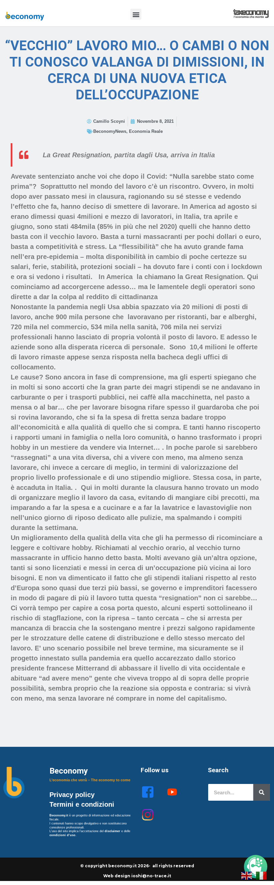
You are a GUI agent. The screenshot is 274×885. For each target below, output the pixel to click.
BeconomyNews (109, 131)
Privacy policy (73, 794)
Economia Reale (146, 131)
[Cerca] (261, 792)
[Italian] (261, 875)
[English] (247, 875)
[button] (135, 14)
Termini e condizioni (81, 804)
